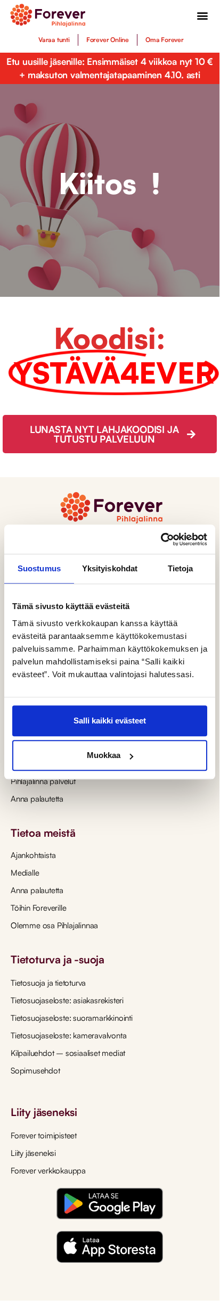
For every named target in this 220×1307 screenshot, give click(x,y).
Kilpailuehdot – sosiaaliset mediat (68, 1053)
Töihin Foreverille (38, 908)
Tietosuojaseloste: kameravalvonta (68, 1035)
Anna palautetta (37, 799)
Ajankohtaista (33, 855)
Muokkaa (103, 755)
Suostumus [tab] (39, 568)
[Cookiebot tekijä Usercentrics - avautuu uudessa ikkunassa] (160, 539)
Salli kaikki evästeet (110, 720)
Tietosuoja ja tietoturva (48, 983)
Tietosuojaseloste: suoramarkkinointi (72, 1018)
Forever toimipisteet (44, 1135)
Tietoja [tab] (180, 568)
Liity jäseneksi (33, 1153)
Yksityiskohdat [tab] (109, 568)
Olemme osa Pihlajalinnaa (54, 925)
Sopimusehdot (35, 1070)
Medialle (25, 873)
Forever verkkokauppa (48, 1171)
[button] (202, 15)
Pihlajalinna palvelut (43, 781)
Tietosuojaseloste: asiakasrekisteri (67, 1000)
